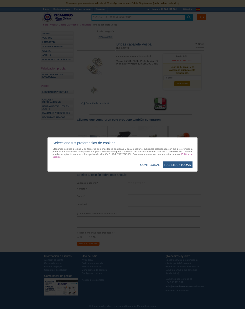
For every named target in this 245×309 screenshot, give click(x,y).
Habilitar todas (177, 164)
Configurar (150, 164)
